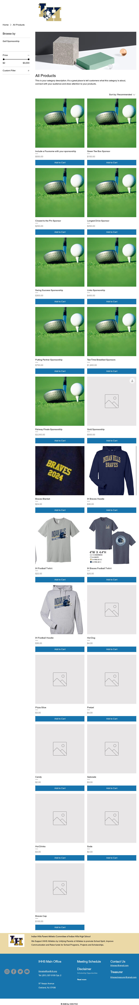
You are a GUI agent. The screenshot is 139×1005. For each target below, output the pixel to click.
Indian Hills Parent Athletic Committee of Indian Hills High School (61, 936)
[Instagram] (7, 971)
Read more (81, 979)
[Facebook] (13, 971)
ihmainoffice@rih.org (48, 971)
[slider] (3, 59)
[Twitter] (20, 971)
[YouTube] (27, 971)
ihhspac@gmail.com (119, 965)
